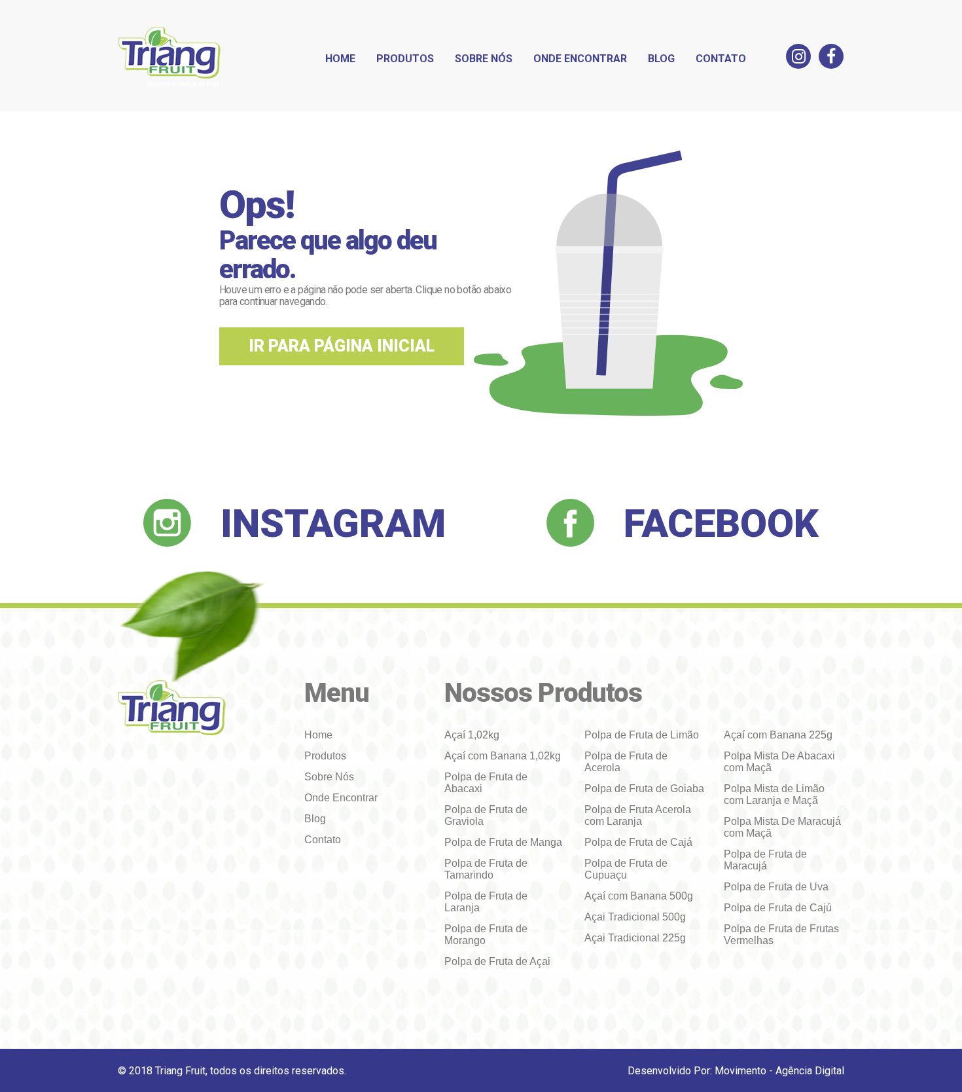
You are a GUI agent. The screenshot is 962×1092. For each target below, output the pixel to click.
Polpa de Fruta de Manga (503, 842)
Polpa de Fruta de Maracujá (765, 859)
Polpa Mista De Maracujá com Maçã (782, 827)
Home (340, 58)
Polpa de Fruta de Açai (497, 961)
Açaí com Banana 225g (778, 734)
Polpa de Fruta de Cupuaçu (626, 869)
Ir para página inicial (342, 346)
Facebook (721, 523)
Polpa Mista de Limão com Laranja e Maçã (774, 794)
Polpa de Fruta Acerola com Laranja (637, 815)
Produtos (405, 58)
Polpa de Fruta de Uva (776, 886)
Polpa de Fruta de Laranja (485, 901)
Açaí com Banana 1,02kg (502, 755)
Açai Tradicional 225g (635, 937)
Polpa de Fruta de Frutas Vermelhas (781, 934)
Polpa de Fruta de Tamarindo (485, 869)
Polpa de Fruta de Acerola (626, 761)
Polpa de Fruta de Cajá (638, 842)
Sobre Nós (483, 58)
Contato (721, 58)
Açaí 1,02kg (471, 734)
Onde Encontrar (580, 58)
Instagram (333, 523)
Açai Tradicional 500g (635, 916)
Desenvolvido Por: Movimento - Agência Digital (736, 1071)
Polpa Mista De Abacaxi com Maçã (779, 761)
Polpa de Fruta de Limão (641, 734)
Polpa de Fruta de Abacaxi (485, 782)
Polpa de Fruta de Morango (485, 934)
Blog (661, 58)
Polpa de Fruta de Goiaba (644, 788)
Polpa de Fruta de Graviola (485, 815)
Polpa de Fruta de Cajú (778, 907)
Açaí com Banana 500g (638, 895)
